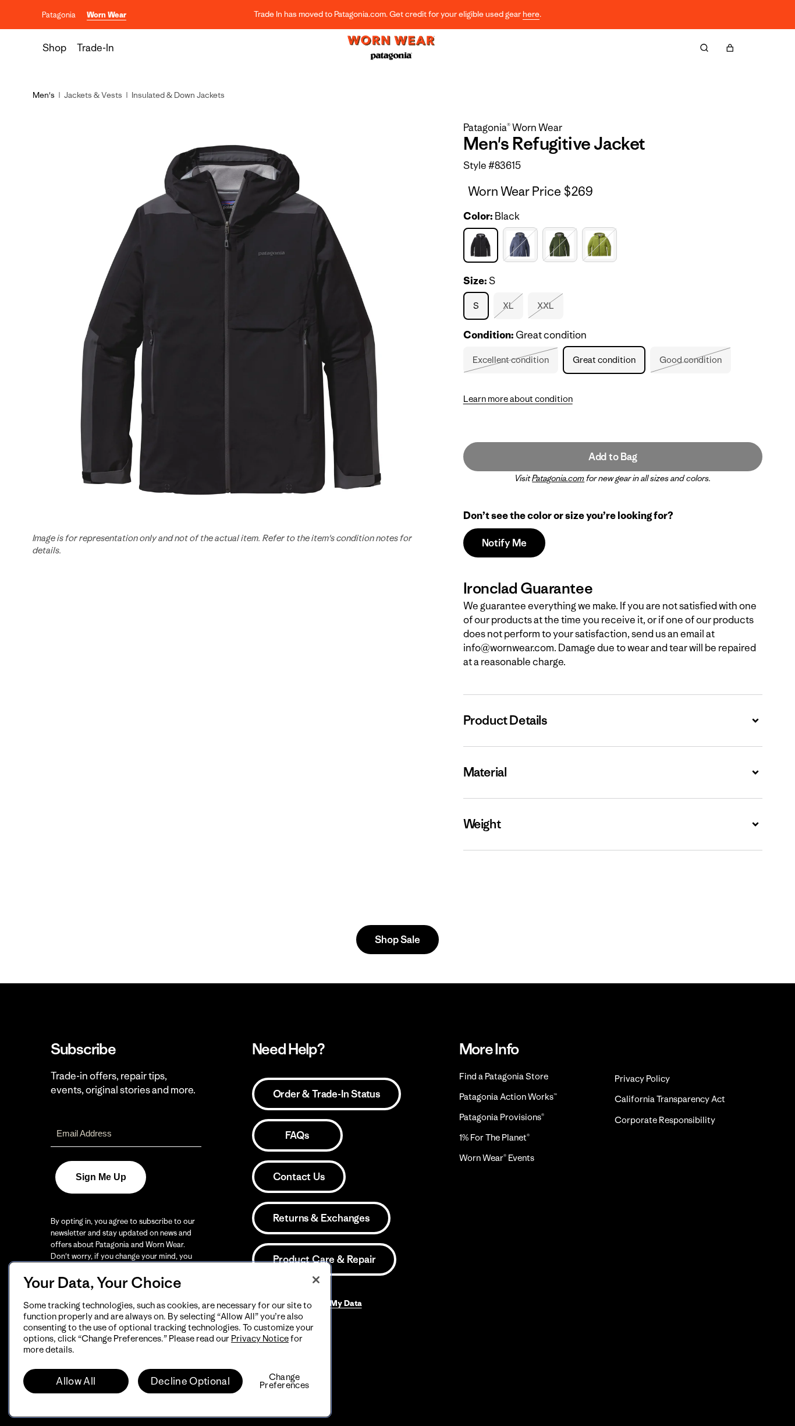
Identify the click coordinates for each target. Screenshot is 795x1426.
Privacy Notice (260, 1338)
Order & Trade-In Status (326, 1094)
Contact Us (299, 1176)
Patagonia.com (558, 478)
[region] (170, 1339)
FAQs (296, 1135)
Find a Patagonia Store (503, 1076)
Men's (44, 95)
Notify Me (504, 542)
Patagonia (59, 15)
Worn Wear (106, 15)
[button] (730, 48)
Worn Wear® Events (496, 1157)
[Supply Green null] (601, 245)
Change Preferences (284, 1381)
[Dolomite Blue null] (522, 245)
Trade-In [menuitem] (95, 47)
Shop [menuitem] (54, 47)
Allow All (75, 1381)
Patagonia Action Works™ (508, 1096)
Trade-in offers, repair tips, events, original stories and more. (123, 1083)
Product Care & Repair (324, 1259)
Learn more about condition (518, 398)
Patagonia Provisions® (501, 1117)
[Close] (316, 1280)
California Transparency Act (670, 1098)
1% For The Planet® (494, 1137)
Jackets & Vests (93, 95)
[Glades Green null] (561, 245)
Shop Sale (397, 939)
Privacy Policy (642, 1078)
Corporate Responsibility (665, 1119)
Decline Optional (190, 1381)
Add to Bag (612, 456)
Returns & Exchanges (321, 1218)
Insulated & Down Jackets (178, 95)
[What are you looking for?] (704, 48)
